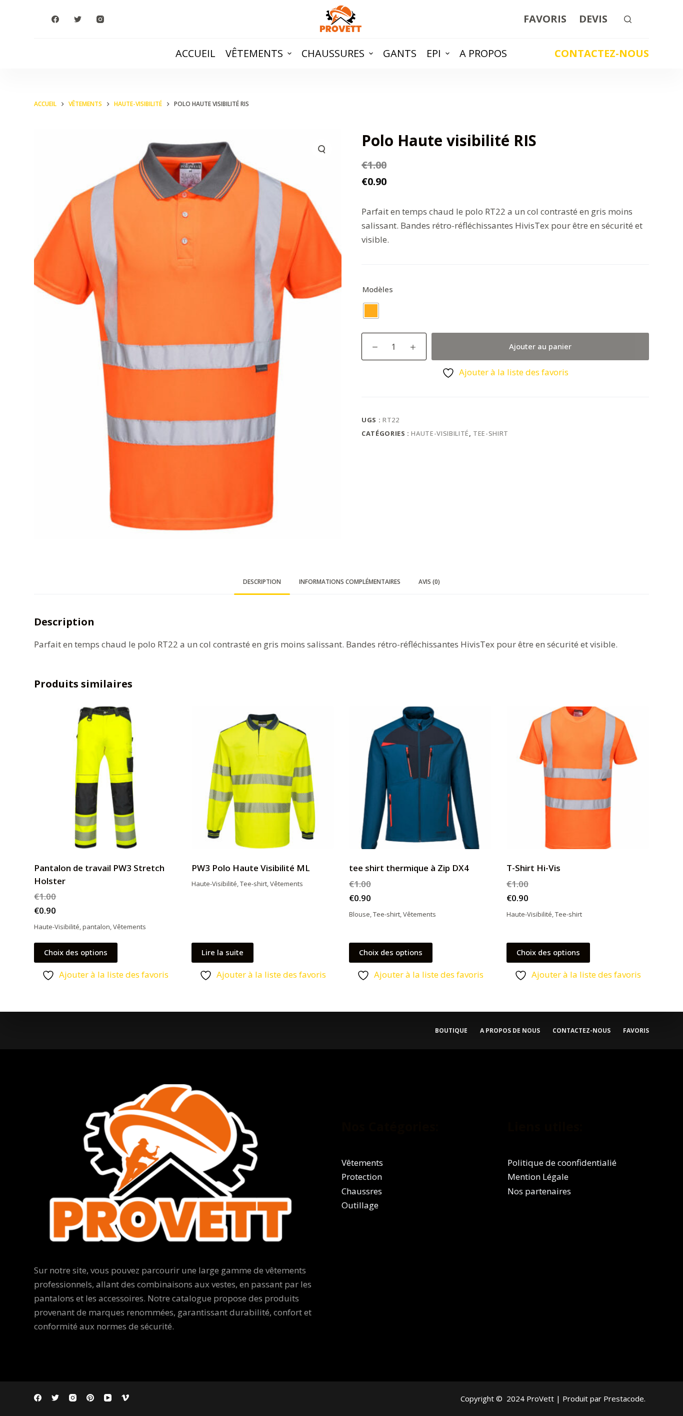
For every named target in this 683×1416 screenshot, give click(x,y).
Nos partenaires (539, 1191)
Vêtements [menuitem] (254, 53)
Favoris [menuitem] (545, 19)
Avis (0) (429, 581)
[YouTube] (108, 1397)
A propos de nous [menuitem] (510, 1031)
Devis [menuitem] (593, 19)
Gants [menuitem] (399, 53)
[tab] (262, 581)
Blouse (359, 914)
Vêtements (129, 926)
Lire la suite (223, 952)
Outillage (360, 1205)
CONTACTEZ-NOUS (601, 53)
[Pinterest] (90, 1397)
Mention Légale (538, 1176)
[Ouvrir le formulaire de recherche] (628, 19)
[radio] (371, 310)
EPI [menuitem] (433, 53)
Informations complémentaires (349, 581)
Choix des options (76, 952)
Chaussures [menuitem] (333, 53)
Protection (362, 1176)
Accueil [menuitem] (196, 53)
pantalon (96, 926)
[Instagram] (100, 19)
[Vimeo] (125, 1397)
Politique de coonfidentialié (562, 1162)
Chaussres (362, 1191)
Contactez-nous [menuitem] (581, 1031)
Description (262, 581)
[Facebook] (55, 19)
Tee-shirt (490, 433)
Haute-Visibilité (439, 433)
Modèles (377, 289)
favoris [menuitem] (636, 1031)
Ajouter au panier (540, 346)
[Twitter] (78, 19)
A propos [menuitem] (483, 53)
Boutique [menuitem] (451, 1031)
